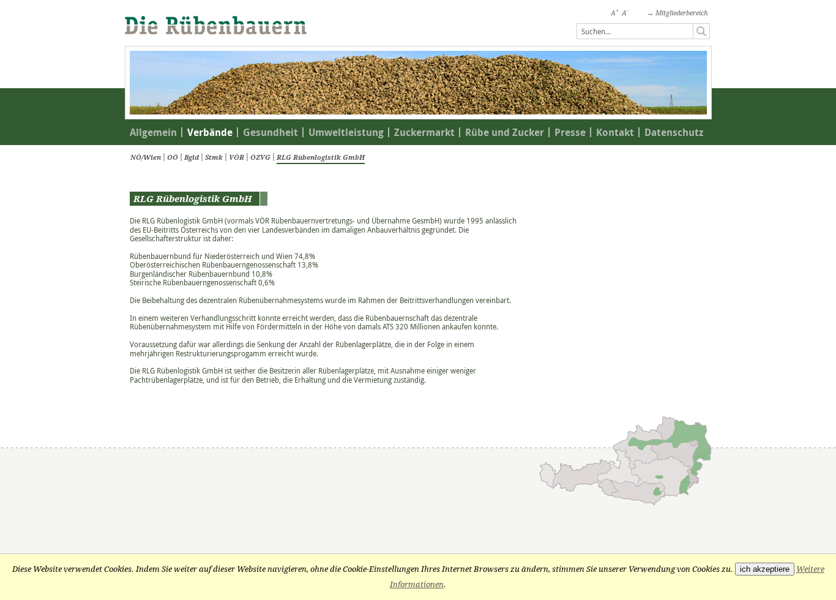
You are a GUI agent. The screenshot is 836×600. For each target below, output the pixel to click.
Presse (570, 132)
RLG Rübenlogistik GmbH (321, 157)
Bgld (191, 157)
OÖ (172, 157)
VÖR (236, 157)
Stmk (214, 157)
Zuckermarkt (424, 132)
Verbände (210, 132)
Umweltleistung (346, 132)
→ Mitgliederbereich (677, 13)
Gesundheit (270, 132)
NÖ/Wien (145, 157)
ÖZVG (260, 157)
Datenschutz (673, 132)
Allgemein (153, 132)
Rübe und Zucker (504, 132)
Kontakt (615, 132)
